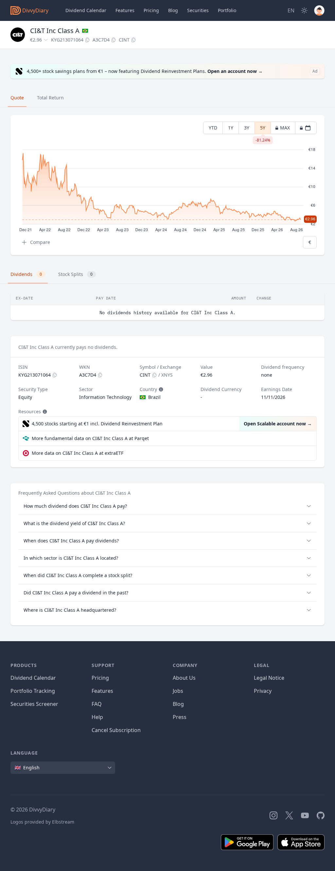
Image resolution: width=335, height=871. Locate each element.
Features (124, 10)
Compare (40, 242)
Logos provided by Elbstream (42, 822)
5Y (263, 129)
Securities (198, 10)
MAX (285, 128)
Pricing (151, 10)
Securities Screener (34, 704)
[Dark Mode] (304, 10)
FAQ (97, 704)
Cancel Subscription (116, 730)
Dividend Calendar (85, 10)
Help (97, 717)
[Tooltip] (160, 389)
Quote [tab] (17, 97)
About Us (184, 677)
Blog (178, 704)
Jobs (178, 690)
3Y (246, 128)
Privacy (263, 690)
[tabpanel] (167, 185)
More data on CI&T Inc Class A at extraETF (77, 453)
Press (179, 717)
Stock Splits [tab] (75, 274)
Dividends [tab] (26, 274)
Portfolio (227, 10)
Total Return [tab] (50, 97)
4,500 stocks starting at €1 (97, 423)
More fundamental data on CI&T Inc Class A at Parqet (90, 438)
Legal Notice (269, 677)
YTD (213, 128)
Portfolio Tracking (32, 690)
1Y (230, 128)
